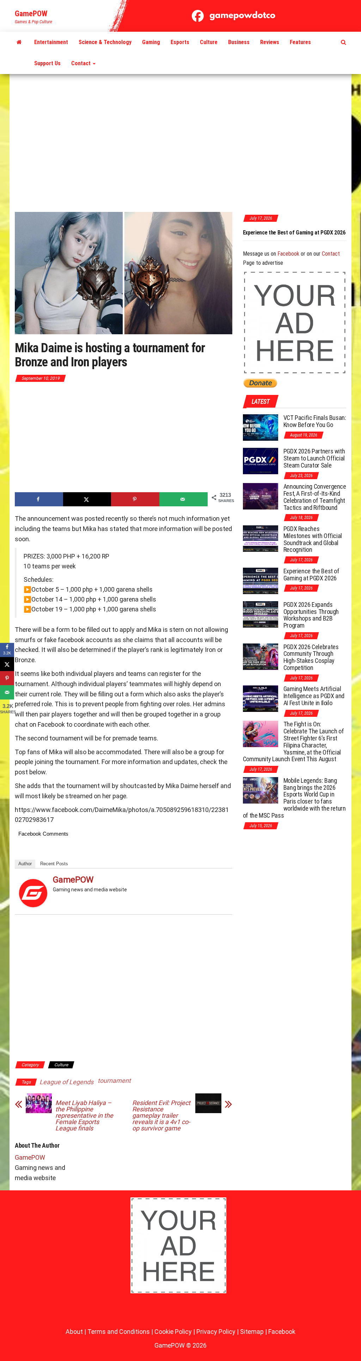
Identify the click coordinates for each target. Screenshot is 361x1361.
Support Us (47, 63)
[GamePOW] (19, 42)
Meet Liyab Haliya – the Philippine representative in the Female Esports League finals (84, 1115)
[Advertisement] (180, 143)
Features (300, 42)
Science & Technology (105, 42)
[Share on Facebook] (39, 499)
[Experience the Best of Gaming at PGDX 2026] (260, 580)
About (74, 1331)
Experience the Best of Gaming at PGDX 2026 (249, 232)
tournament (114, 1080)
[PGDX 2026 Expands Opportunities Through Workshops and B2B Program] (260, 614)
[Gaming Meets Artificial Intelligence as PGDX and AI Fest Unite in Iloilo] (260, 698)
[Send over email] (183, 499)
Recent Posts (54, 863)
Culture (209, 42)
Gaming (151, 42)
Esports (180, 42)
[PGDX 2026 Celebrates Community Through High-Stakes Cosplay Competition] (260, 656)
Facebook (288, 253)
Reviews (269, 42)
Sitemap (252, 1331)
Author (25, 863)
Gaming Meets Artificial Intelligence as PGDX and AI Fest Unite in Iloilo (313, 696)
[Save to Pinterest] (135, 499)
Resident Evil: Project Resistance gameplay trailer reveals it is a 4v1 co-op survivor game (161, 1115)
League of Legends (66, 1082)
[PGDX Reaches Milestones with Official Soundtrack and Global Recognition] (260, 538)
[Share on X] (87, 499)
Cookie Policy (173, 1331)
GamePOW (31, 13)
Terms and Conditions (118, 1331)
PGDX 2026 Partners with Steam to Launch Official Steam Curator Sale (314, 458)
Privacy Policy (215, 1331)
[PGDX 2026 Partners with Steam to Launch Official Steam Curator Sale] (260, 460)
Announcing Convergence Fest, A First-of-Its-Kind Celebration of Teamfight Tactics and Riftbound (314, 497)
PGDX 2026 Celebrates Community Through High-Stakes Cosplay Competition (311, 657)
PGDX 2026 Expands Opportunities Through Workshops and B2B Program (311, 615)
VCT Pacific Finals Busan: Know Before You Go (314, 421)
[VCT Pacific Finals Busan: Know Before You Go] (260, 427)
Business (239, 42)
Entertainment (51, 42)
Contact (81, 63)
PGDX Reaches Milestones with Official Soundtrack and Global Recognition (312, 539)
